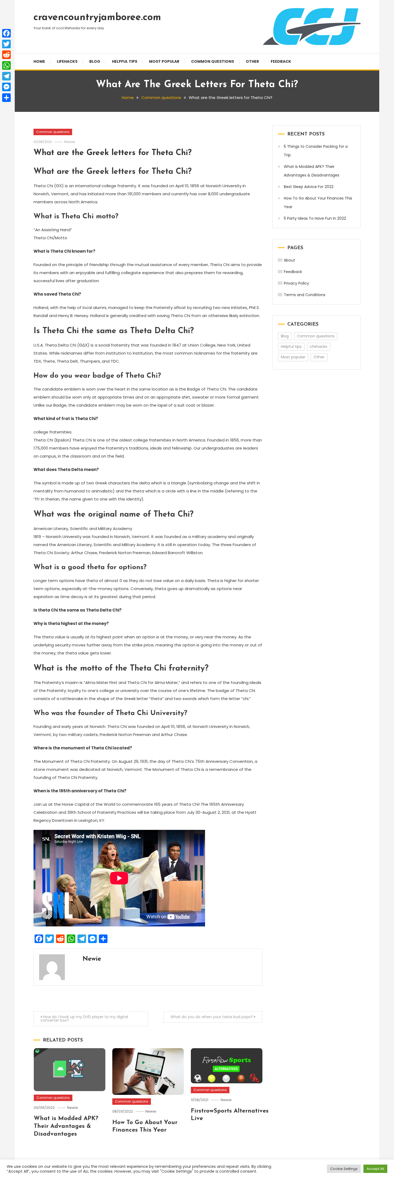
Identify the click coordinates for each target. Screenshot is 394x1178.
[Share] (6, 97)
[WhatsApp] (6, 65)
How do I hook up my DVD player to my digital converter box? (84, 1018)
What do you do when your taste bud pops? (211, 1016)
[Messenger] (6, 87)
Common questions (212, 61)
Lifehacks (67, 61)
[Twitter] (6, 44)
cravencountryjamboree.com (97, 18)
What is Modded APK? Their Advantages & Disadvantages (66, 1126)
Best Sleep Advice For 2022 (308, 186)
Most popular (164, 61)
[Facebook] (6, 33)
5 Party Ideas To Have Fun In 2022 (315, 218)
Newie (69, 141)
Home (39, 61)
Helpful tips (124, 61)
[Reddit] (6, 54)
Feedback (281, 61)
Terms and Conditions (304, 294)
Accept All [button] (375, 1168)
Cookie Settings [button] (344, 1168)
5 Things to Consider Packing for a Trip (316, 151)
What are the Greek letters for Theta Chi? (113, 153)
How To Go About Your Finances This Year (318, 202)
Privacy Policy (296, 283)
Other (252, 61)
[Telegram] (6, 76)
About (289, 260)
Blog (94, 61)
